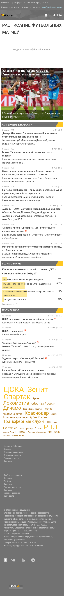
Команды (26, 7)
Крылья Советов (13, 413)
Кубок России (38, 417)
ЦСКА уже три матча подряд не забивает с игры (27, 319)
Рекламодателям (11, 458)
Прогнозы (8, 490)
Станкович (6, 436)
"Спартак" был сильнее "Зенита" (19, 343)
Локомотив (16, 403)
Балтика (10, 428)
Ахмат (38, 428)
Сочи (21, 428)
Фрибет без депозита (52, 7)
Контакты (8, 461)
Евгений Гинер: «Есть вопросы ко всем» (23, 370)
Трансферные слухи (23, 421)
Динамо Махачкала (37, 432)
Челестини (18, 435)
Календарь (8, 484)
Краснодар (37, 413)
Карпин (38, 409)
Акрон (22, 431)
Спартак (17, 397)
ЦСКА (14, 389)
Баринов (5, 432)
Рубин (36, 398)
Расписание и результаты (36, 2)
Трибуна (7, 481)
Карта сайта (9, 496)
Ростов (48, 408)
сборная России (43, 403)
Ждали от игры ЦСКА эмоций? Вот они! (23, 358)
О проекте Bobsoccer (13, 446)
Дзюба (54, 422)
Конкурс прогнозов (10, 7)
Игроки (36, 7)
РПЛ (50, 427)
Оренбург (29, 428)
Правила (5, 2)
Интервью (8, 478)
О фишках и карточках (13, 452)
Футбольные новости (13, 475)
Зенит (37, 389)
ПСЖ (48, 422)
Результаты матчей (12, 487)
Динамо (12, 408)
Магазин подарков (12, 493)
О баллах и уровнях (12, 455)
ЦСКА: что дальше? (12, 331)
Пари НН (13, 432)
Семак (54, 414)
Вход (59, 15)
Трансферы (16, 2)
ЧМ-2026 (54, 432)
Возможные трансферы (15, 417)
